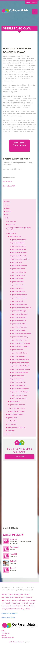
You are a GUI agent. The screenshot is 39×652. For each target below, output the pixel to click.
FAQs (3, 631)
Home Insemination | (28, 600)
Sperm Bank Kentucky (19, 295)
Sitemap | (5, 594)
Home (8, 205)
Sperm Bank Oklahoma (20, 353)
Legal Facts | (17, 603)
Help (7, 218)
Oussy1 (13, 568)
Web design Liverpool (16, 642)
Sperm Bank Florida (18, 269)
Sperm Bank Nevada (19, 330)
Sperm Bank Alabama (19, 240)
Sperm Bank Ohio (18, 350)
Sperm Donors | (15, 597)
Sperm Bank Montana (19, 324)
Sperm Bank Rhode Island (20, 363)
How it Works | (25, 594)
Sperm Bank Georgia (19, 272)
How (7, 215)
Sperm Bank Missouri (19, 321)
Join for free (19, 457)
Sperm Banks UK (15, 402)
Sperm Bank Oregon (19, 356)
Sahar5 (13, 561)
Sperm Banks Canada (17, 411)
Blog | (23, 609)
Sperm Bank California (19, 253)
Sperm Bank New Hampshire (21, 333)
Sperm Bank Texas (18, 376)
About (8, 208)
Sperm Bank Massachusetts (21, 308)
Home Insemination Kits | (10, 606)
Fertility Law (12, 224)
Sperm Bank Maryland (19, 304)
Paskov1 (13, 539)
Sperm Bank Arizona (18, 246)
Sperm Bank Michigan (19, 311)
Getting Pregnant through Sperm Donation (19, 229)
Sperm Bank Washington (20, 389)
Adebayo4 (14, 547)
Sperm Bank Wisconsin (19, 395)
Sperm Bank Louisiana (19, 298)
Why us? (8, 211)
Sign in (34, 2)
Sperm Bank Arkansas (19, 249)
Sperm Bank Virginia (18, 385)
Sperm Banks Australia (17, 405)
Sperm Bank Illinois (18, 282)
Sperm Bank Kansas (18, 291)
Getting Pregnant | (28, 603)
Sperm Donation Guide (15, 414)
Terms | (11, 594)
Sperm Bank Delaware (19, 266)
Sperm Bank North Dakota (20, 346)
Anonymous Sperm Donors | (11, 609)
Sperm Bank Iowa (17, 288)
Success (8, 434)
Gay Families (12, 424)
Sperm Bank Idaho (18, 278)
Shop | (28, 609)
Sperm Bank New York (19, 340)
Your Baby (11, 431)
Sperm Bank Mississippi (19, 317)
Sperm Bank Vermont (19, 382)
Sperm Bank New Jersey (20, 337)
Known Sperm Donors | (27, 606)
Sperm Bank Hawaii (18, 275)
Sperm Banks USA (9, 186)
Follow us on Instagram (10, 613)
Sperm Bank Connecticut (20, 259)
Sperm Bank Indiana (18, 285)
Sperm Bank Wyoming (19, 398)
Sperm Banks (7, 182)
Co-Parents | (16, 600)
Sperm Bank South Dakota (21, 369)
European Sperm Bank (17, 408)
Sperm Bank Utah (18, 379)
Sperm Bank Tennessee (20, 372)
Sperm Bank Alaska (18, 243)
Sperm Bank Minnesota (20, 314)
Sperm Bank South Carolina (21, 366)
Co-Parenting (12, 421)
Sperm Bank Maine (18, 301)
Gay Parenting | (7, 603)
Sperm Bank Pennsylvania (20, 359)
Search (8, 202)
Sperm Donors (12, 418)
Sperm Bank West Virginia (20, 392)
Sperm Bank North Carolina (21, 343)
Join (28, 2)
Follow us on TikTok (8, 618)
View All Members (8, 638)
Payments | (6, 597)
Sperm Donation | (27, 597)
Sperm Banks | (7, 600)
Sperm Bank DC (17, 262)
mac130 (13, 554)
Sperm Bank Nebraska (19, 327)
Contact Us (5, 633)
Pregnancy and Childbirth (16, 427)
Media (4, 635)
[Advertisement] (19, 40)
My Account (12, 221)
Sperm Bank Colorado (19, 256)
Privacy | (17, 594)
